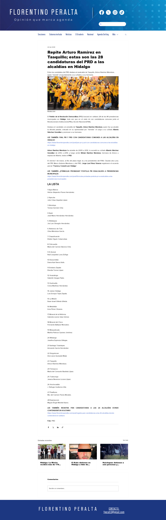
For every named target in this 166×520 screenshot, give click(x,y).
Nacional (90, 34)
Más (113, 34)
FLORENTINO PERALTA (44, 12)
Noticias (69, 34)
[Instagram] (115, 12)
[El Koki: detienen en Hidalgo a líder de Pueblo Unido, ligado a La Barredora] (83, 451)
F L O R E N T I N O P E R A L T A (68, 509)
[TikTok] (121, 12)
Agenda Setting (103, 34)
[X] (108, 12)
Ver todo (125, 440)
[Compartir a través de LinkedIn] (58, 427)
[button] (126, 34)
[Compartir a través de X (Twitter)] (53, 427)
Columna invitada (55, 34)
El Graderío (79, 34)
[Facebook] (101, 12)
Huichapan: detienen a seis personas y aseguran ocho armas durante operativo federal (113, 464)
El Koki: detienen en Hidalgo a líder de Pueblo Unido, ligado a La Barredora (82, 464)
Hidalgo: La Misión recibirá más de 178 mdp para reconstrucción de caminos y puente (49, 464)
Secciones (41, 34)
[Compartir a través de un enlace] (62, 427)
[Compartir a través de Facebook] (48, 427)
